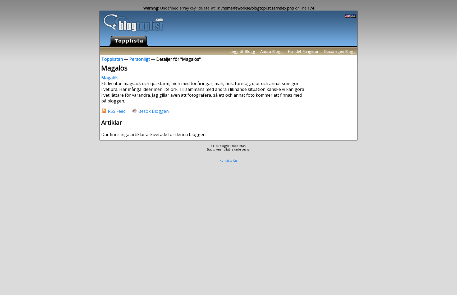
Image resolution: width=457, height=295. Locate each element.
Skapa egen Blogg (340, 51)
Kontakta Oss (228, 160)
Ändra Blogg (271, 51)
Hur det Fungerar (303, 51)
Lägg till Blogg (242, 51)
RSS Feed (117, 111)
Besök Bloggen (153, 111)
